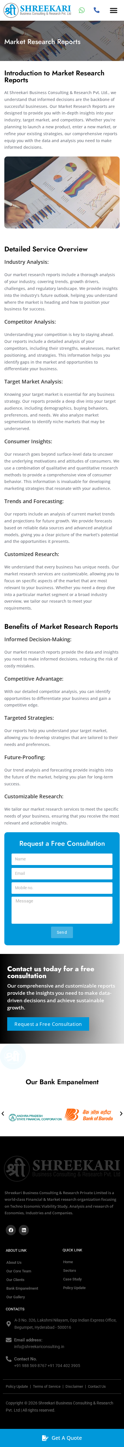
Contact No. (25, 1359)
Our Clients (15, 1280)
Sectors (69, 1270)
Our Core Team (18, 1271)
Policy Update (74, 1288)
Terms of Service (47, 1386)
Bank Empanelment (22, 1288)
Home (68, 1262)
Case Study (72, 1279)
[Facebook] (11, 1230)
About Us (14, 1262)
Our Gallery (15, 1297)
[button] (114, 10)
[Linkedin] (24, 1230)
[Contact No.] (9, 1359)
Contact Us (97, 1386)
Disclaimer (74, 1386)
